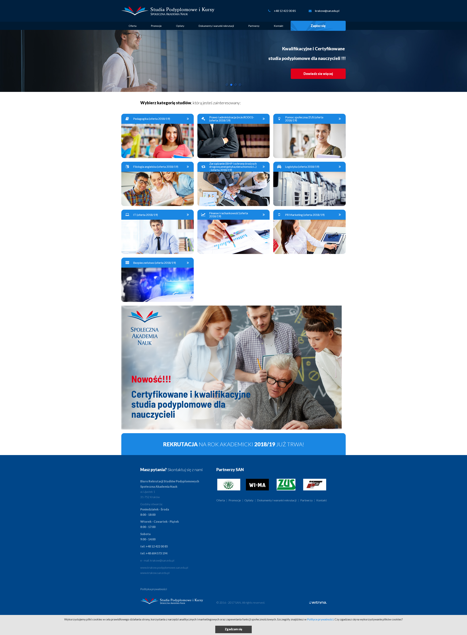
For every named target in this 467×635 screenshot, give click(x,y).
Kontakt (278, 25)
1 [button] (227, 85)
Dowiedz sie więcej (318, 74)
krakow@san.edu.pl (327, 10)
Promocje (156, 25)
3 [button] (236, 85)
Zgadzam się (233, 629)
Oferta (132, 25)
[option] (233, 61)
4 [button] (240, 85)
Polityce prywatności (320, 619)
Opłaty (180, 25)
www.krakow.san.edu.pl (154, 572)
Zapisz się (318, 26)
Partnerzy (253, 25)
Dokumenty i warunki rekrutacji (216, 25)
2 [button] (231, 85)
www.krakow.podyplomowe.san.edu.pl (164, 567)
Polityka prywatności (153, 589)
